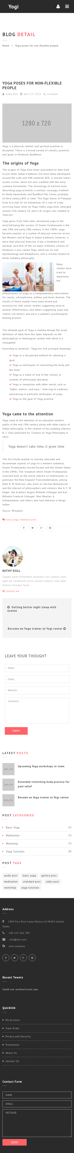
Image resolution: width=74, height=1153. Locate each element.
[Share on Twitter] (32, 527)
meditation (11, 881)
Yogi (13, 6)
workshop (10, 887)
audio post (11, 875)
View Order (12, 1028)
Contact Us (12, 1061)
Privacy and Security (18, 1036)
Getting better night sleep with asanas (31, 609)
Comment (52, 94)
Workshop (12, 843)
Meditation (13, 835)
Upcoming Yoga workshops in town (41, 766)
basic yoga (12, 519)
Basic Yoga (13, 827)
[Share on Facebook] (23, 527)
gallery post (49, 875)
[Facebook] (5, 957)
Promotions (12, 1044)
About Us (11, 1052)
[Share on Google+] (41, 527)
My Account (13, 1020)
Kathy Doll (12, 94)
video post (52, 881)
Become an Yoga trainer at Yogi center (35, 629)
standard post (28, 519)
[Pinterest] (32, 957)
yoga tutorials (30, 887)
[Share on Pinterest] (50, 527)
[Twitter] (14, 957)
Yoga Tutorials (15, 851)
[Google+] (23, 957)
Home (5, 45)
